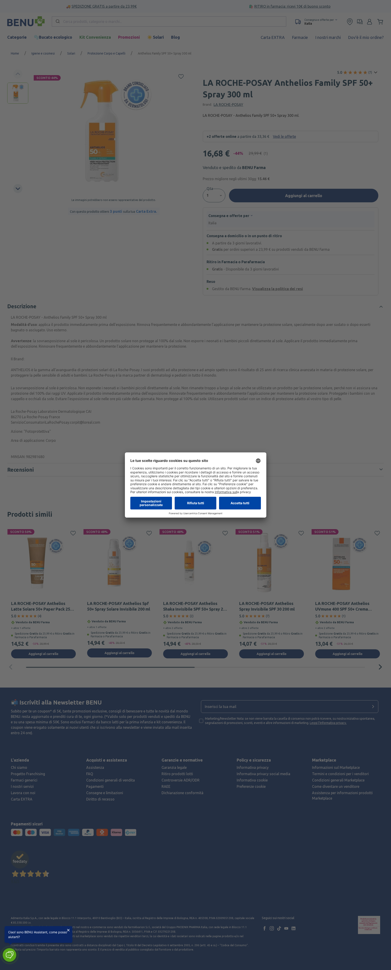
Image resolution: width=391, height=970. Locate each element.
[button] (9, 955)
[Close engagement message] (68, 930)
